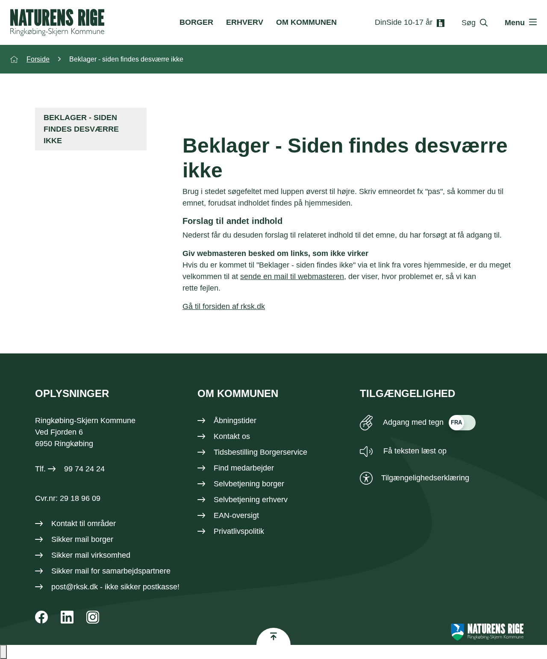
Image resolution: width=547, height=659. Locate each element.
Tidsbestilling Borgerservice (260, 452)
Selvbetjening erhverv (251, 499)
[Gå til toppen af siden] (273, 636)
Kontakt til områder (83, 523)
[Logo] (57, 22)
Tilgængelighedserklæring (425, 478)
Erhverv (244, 22)
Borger (196, 22)
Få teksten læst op (414, 451)
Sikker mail (70, 571)
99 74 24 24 (84, 469)
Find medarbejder (244, 468)
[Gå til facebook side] (41, 617)
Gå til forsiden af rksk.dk (223, 306)
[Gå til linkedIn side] (67, 617)
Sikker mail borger (82, 539)
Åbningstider (235, 420)
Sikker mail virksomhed (90, 555)
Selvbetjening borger (249, 484)
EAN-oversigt (236, 515)
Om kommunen (306, 22)
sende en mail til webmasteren (292, 276)
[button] (3, 652)
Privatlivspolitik (239, 531)
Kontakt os (232, 436)
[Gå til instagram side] (92, 617)
